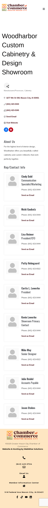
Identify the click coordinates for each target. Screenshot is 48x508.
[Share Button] (7, 85)
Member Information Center (24, 483)
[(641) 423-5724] (24, 457)
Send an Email (27, 195)
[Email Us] (24, 467)
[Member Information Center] (24, 476)
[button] (43, 9)
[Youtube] (26, 497)
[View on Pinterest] (11, 131)
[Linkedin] (30, 497)
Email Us (24, 473)
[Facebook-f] (17, 497)
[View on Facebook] (6, 131)
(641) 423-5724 (24, 464)
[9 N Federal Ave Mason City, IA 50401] (24, 486)
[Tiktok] (21, 497)
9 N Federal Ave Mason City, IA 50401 (24, 492)
